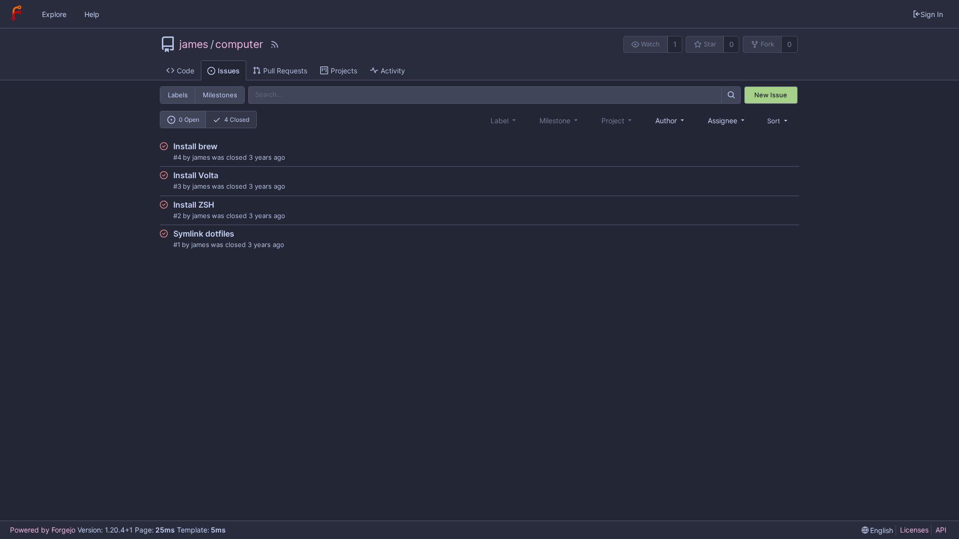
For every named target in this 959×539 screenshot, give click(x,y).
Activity (393, 70)
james (193, 44)
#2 (177, 216)
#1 (176, 245)
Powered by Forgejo (42, 530)
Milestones (220, 95)
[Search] (730, 95)
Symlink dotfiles (203, 234)
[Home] (16, 13)
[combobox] (670, 120)
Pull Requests (285, 70)
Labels (178, 95)
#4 (177, 157)
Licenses (914, 530)
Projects (344, 70)
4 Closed (236, 119)
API (941, 530)
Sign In (932, 14)
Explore (54, 14)
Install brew (195, 146)
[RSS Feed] (274, 44)
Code (185, 70)
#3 (177, 186)
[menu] (778, 121)
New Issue (770, 95)
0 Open (189, 119)
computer (239, 44)
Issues (229, 70)
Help (91, 14)
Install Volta (195, 175)
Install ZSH (193, 205)
